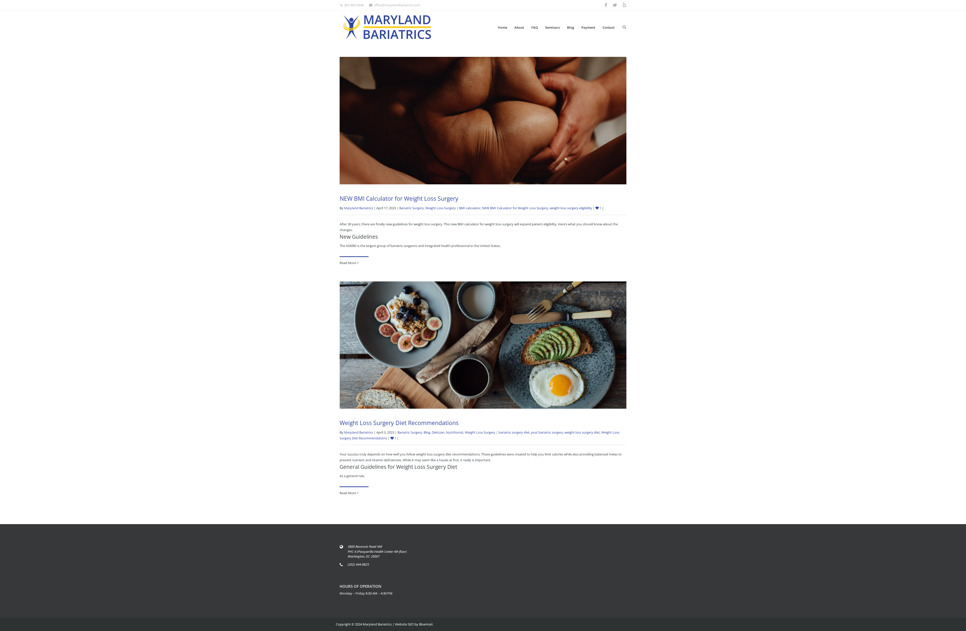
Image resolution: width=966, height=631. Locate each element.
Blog (570, 27)
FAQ (534, 27)
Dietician (438, 432)
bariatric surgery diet (514, 432)
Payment (588, 27)
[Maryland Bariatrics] (387, 27)
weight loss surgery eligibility (571, 208)
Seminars (552, 27)
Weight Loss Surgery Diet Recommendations (399, 423)
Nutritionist (454, 432)
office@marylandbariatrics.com (397, 5)
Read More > (349, 263)
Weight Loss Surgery (440, 208)
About (519, 27)
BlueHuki (426, 624)
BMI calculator (469, 208)
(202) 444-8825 (358, 564)
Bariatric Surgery (411, 208)
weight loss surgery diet (582, 432)
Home (502, 27)
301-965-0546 (354, 5)
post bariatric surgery (547, 432)
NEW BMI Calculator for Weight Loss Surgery (399, 198)
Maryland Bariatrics (358, 208)
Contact (608, 27)
